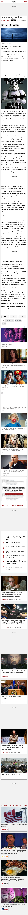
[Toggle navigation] (2, 1)
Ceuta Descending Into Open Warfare (15, 546)
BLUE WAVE (18, 320)
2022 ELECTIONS (9, 320)
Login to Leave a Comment (14, 494)
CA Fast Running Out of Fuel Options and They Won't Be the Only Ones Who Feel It (15, 538)
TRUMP (4, 323)
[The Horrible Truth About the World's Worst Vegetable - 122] (14, 895)
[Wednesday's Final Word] (14, 765)
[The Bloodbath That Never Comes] (14, 687)
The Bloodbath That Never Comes (11, 697)
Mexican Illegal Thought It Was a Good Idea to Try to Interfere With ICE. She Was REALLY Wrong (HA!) (13, 851)
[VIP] (25, 1)
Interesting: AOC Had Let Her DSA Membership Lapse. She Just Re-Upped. (12, 747)
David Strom (5, 20)
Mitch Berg (4, 702)
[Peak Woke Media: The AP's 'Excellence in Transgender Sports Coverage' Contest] (14, 583)
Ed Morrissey (5, 599)
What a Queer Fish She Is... (13, 542)
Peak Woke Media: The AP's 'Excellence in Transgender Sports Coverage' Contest (16, 567)
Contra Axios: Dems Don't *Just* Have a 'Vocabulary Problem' (13, 672)
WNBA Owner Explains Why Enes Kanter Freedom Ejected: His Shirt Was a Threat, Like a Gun (16, 561)
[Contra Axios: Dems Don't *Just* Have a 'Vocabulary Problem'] (14, 662)
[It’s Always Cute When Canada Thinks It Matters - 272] (14, 815)
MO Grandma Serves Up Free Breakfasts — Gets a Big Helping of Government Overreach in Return (12, 879)
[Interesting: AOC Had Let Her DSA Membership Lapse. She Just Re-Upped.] (14, 736)
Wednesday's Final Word (11, 774)
